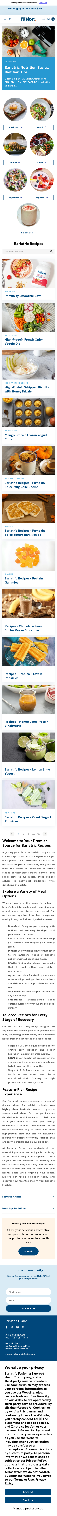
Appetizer (13, 197)
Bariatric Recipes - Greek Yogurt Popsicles (28, 819)
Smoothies (27, 232)
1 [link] (18, 833)
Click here (43, 3)
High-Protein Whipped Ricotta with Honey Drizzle (27, 389)
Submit (28, 1251)
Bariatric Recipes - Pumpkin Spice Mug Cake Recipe (25, 485)
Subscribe (28, 1308)
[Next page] (45, 834)
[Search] (51, 251)
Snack (40, 162)
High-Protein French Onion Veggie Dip (24, 342)
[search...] (9, 19)
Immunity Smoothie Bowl (23, 296)
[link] (12, 834)
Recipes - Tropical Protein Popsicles (23, 676)
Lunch (40, 127)
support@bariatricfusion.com (20, 1354)
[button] (5, 19)
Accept (28, 1492)
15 (38, 833)
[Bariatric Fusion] (28, 19)
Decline (28, 1500)
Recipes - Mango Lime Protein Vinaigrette (26, 724)
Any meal (40, 197)
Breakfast (13, 127)
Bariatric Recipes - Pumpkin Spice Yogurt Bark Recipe (25, 533)
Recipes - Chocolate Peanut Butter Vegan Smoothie (25, 628)
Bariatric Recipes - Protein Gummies (24, 580)
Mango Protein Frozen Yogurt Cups (26, 437)
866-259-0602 (17, 1335)
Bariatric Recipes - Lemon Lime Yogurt (27, 771)
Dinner (13, 162)
